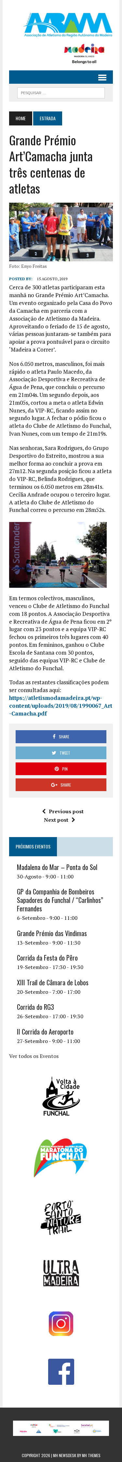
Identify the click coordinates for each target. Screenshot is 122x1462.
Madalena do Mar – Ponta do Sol (57, 867)
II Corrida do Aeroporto (45, 1031)
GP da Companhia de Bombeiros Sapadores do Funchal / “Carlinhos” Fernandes (60, 900)
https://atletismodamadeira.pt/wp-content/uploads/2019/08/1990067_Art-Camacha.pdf (60, 705)
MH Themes (91, 1455)
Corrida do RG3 (35, 1007)
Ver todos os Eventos (34, 1056)
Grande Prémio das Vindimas (52, 933)
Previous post (66, 811)
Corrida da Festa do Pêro (47, 958)
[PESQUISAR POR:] (61, 92)
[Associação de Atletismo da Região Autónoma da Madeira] (61, 25)
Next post (56, 819)
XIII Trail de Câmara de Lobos (52, 982)
